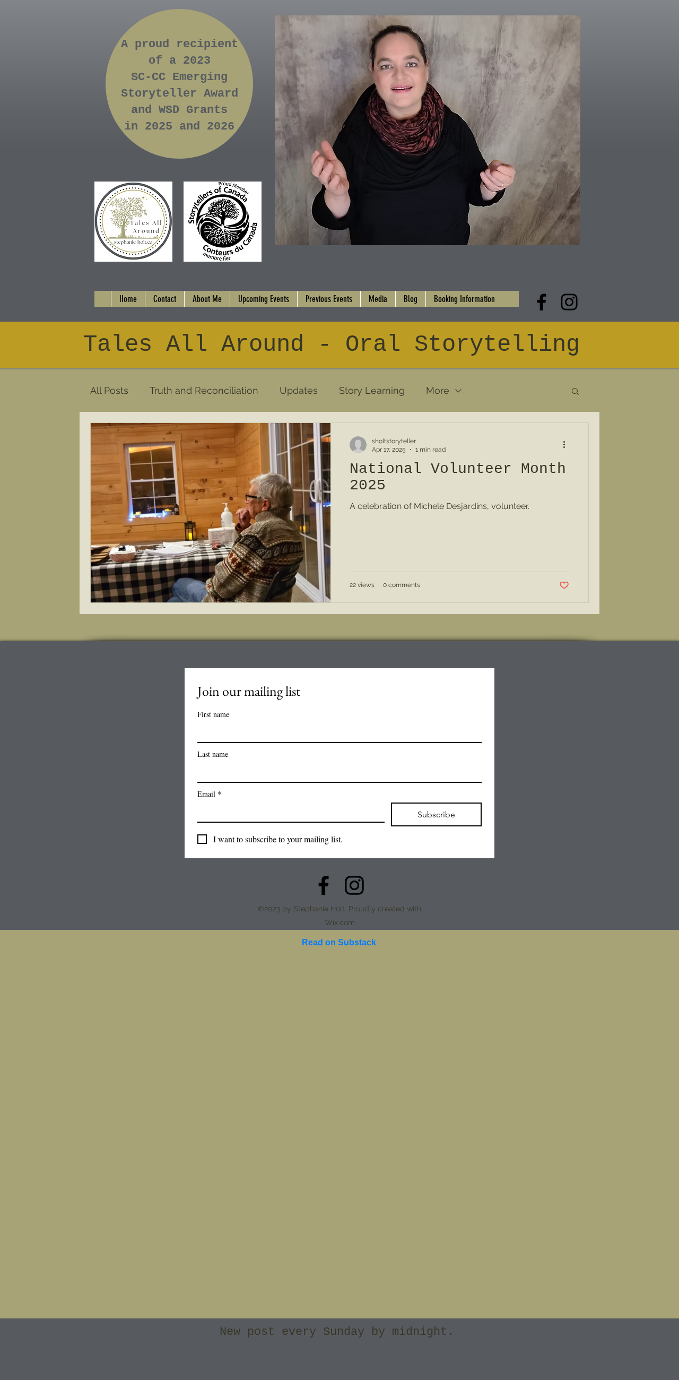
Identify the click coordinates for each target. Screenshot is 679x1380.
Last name (212, 753)
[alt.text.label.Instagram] (569, 302)
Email (209, 793)
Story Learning (372, 390)
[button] (575, 392)
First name (213, 714)
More (437, 390)
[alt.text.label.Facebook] (541, 302)
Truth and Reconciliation (204, 390)
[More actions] (567, 444)
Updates (299, 390)
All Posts (109, 390)
